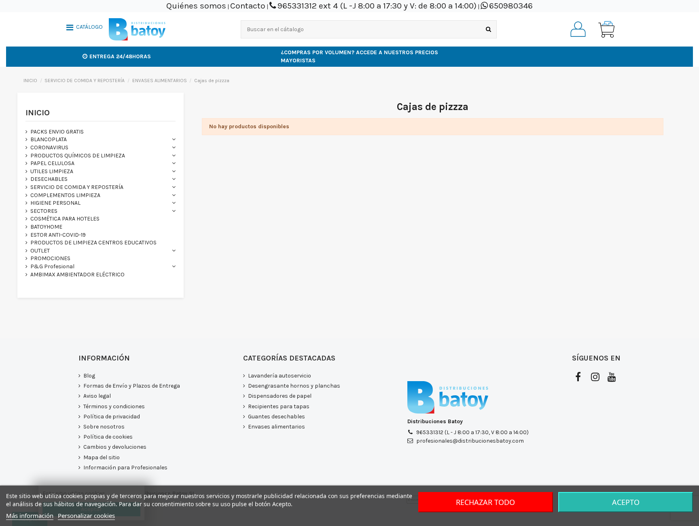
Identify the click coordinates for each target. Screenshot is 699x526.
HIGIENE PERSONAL (55, 202)
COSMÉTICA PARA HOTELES (65, 218)
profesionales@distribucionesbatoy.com (470, 440)
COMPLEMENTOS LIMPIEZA (65, 195)
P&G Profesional (52, 266)
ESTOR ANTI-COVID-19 (58, 234)
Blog (89, 375)
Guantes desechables (276, 416)
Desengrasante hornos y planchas (294, 385)
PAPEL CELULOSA (52, 163)
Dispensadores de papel (279, 395)
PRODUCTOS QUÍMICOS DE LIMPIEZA (77, 155)
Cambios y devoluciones (114, 446)
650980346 (511, 6)
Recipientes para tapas (278, 406)
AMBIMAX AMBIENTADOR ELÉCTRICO (77, 274)
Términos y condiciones (114, 406)
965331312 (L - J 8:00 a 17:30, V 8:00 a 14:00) (472, 432)
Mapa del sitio (101, 457)
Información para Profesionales (125, 467)
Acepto (626, 502)
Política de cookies (108, 436)
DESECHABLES (49, 179)
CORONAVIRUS (49, 147)
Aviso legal (97, 395)
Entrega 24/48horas (120, 56)
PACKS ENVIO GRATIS (57, 131)
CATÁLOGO (89, 27)
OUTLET (40, 250)
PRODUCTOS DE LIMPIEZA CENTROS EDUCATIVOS (93, 242)
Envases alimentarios (276, 426)
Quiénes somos (196, 6)
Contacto (247, 6)
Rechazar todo (485, 502)
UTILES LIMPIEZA (51, 171)
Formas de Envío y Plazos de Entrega (131, 385)
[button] (84, 28)
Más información (29, 515)
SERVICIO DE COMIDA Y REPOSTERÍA (76, 187)
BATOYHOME (46, 226)
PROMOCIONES (50, 258)
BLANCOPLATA (48, 139)
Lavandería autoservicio (279, 375)
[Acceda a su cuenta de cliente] (578, 29)
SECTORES (43, 211)
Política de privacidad (111, 416)
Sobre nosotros (104, 426)
